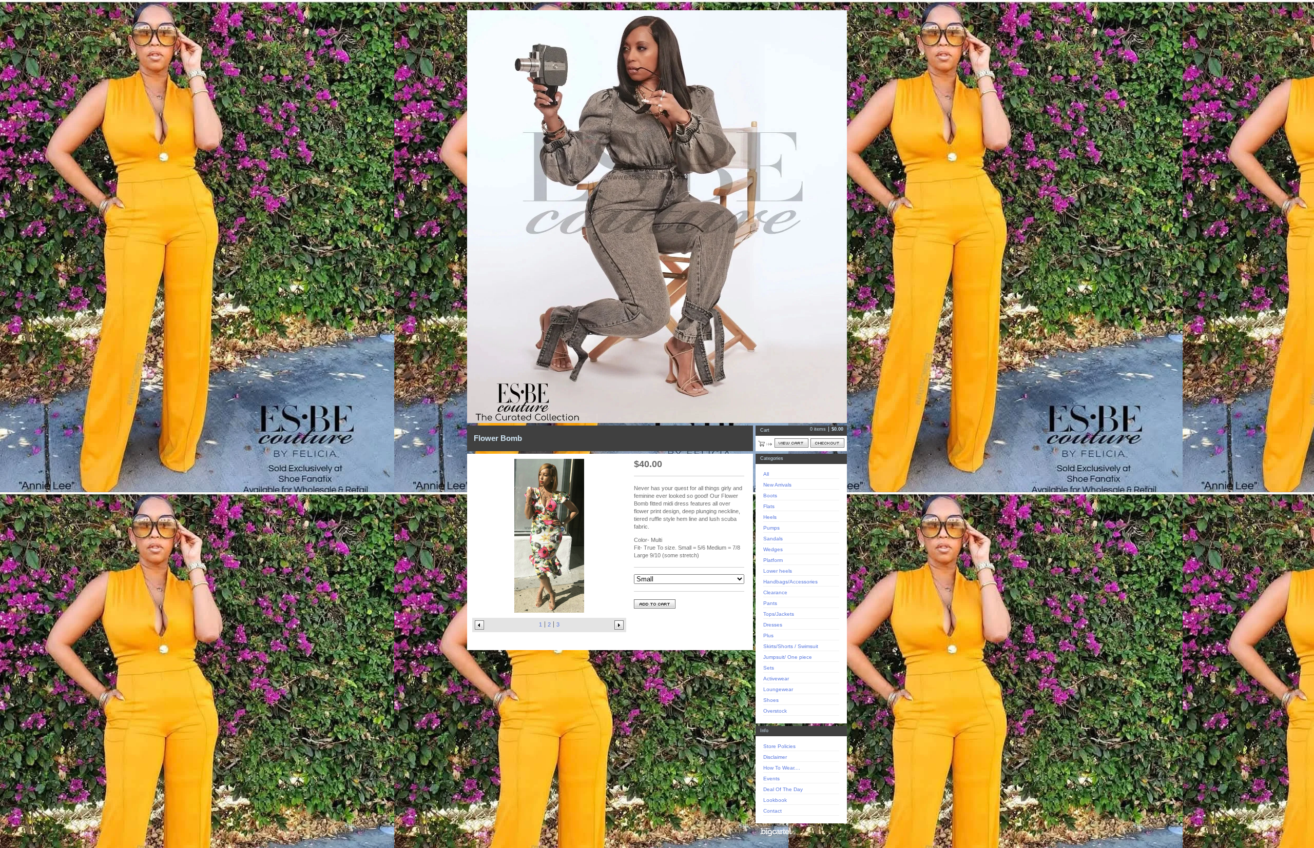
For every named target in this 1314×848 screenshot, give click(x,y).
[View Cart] (791, 443)
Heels (770, 517)
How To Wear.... (781, 768)
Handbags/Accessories (790, 581)
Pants (770, 603)
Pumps (771, 528)
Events (771, 778)
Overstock (775, 711)
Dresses (772, 625)
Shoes (771, 700)
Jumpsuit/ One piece (787, 657)
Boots (770, 495)
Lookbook (775, 800)
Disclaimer (775, 757)
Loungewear (778, 689)
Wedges (773, 549)
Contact (772, 811)
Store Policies (779, 746)
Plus (768, 635)
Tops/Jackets (778, 614)
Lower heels (777, 571)
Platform (773, 560)
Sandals (773, 538)
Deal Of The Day (783, 789)
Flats (769, 506)
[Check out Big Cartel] (776, 832)
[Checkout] (827, 443)
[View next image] (619, 625)
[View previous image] (479, 625)
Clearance (775, 592)
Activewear (776, 678)
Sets (768, 668)
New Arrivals (777, 485)
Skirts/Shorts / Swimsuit (790, 646)
